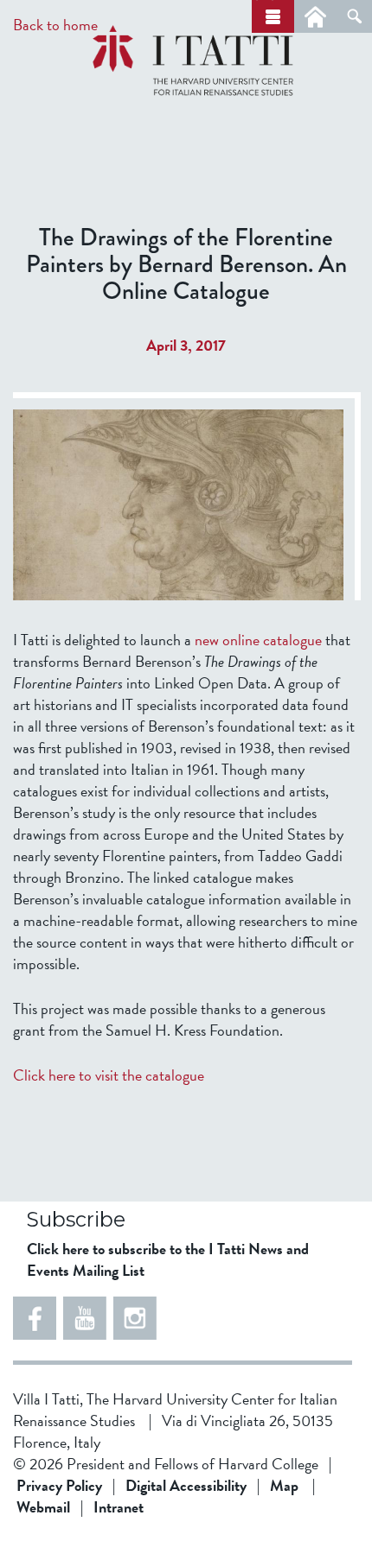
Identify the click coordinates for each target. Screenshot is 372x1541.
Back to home (55, 24)
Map (284, 1485)
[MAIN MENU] (273, 16)
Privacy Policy (59, 1485)
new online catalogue (258, 639)
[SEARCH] (354, 16)
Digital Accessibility (186, 1485)
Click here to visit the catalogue (108, 1075)
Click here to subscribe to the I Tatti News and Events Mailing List (168, 1259)
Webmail (43, 1507)
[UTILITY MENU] (315, 16)
